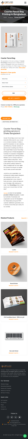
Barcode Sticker (14, 351)
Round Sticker (14, 283)
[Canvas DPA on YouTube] (19, 417)
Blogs (2, 404)
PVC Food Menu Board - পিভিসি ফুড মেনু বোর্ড (14, 317)
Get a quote (15, 98)
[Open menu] (25, 2)
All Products (4, 400)
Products (10, 17)
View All (23, 218)
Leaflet (14, 249)
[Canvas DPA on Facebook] (8, 417)
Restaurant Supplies (6, 388)
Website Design (5, 384)
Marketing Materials (6, 386)
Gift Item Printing (5, 392)
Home (5, 17)
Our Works (3, 402)
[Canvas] (7, 2)
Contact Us (4, 409)
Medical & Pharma (5, 390)
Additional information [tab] (10, 121)
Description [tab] (6, 118)
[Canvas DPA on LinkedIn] (15, 417)
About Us (3, 407)
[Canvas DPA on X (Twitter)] (11, 417)
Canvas (5, 193)
